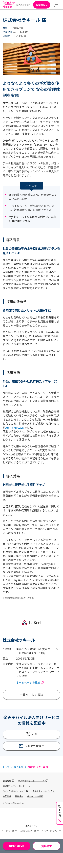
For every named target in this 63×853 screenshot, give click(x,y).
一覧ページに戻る (31, 695)
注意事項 (7, 796)
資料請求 (46, 846)
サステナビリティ (50, 831)
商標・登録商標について (14, 791)
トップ (6, 766)
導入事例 (18, 766)
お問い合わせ (16, 846)
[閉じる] (60, 820)
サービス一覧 (8, 831)
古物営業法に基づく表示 (43, 791)
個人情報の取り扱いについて (31, 780)
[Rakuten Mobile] (16, 4)
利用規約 (19, 796)
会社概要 (7, 780)
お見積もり (42, 4)
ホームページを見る (28, 682)
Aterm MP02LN (14, 427)
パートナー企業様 (35, 796)
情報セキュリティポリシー (15, 785)
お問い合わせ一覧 (28, 831)
